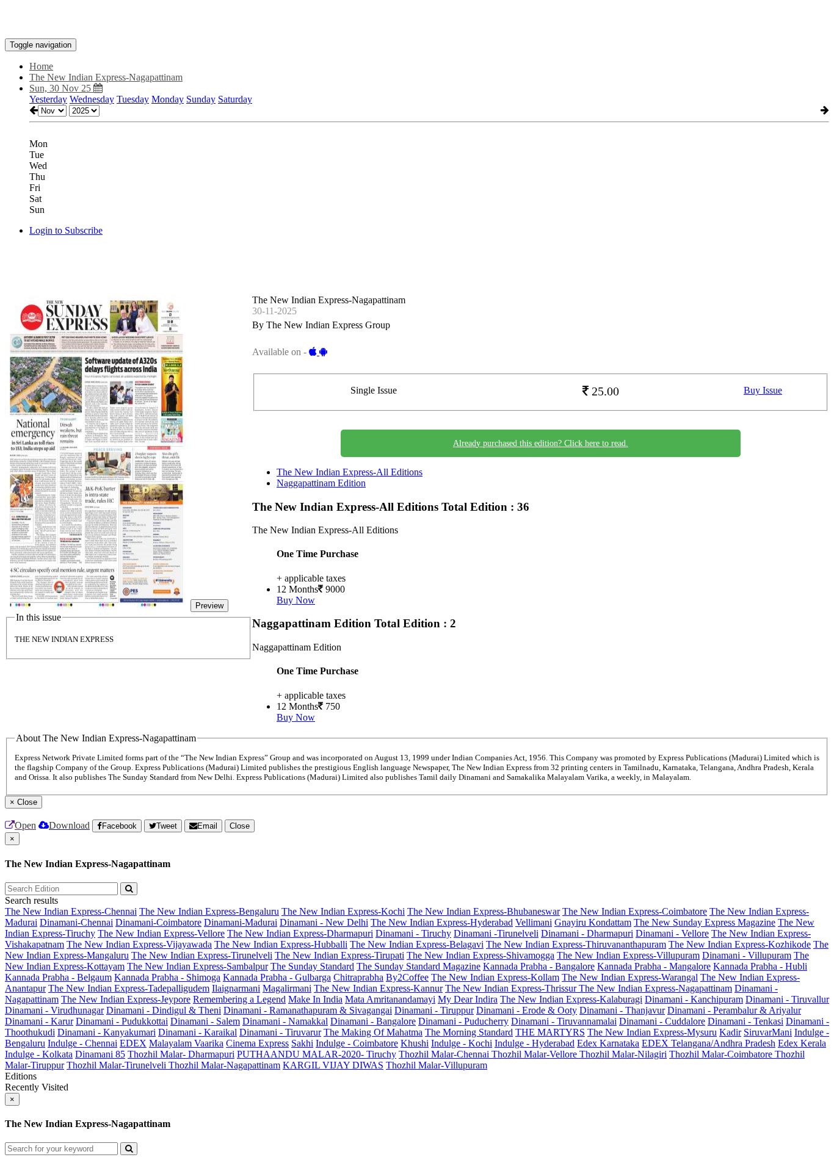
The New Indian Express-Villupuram (628, 955)
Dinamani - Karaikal (197, 1032)
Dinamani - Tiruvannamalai (564, 1021)
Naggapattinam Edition (321, 483)
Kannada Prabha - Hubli (760, 966)
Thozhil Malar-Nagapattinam (224, 1065)
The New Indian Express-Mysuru (652, 1032)
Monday (167, 99)
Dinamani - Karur (39, 1021)
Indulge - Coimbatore (357, 1043)
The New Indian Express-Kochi (343, 911)
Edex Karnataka (608, 1043)
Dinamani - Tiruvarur (280, 1032)
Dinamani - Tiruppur (434, 1010)
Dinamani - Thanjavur (622, 1010)
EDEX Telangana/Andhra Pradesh (708, 1043)
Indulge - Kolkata (39, 1054)
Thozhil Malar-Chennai (445, 1054)
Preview (209, 605)
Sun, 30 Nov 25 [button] (61, 88)
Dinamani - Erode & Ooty (526, 1010)
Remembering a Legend (239, 999)
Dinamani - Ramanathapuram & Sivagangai (307, 1010)
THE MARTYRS (550, 1032)
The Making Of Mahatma (373, 1032)
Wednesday (92, 99)
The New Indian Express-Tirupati (339, 955)
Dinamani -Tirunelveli (496, 933)
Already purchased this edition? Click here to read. (540, 443)
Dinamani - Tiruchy (413, 933)
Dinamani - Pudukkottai (122, 1021)
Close (240, 825)
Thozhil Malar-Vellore (535, 1054)
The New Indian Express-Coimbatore (634, 911)
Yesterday (48, 99)
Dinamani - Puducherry (463, 1021)
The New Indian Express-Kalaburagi (571, 999)
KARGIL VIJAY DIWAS (333, 1065)
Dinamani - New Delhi (324, 922)
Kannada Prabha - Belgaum (58, 977)
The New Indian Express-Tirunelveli (201, 955)
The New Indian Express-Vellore (161, 933)
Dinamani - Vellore (672, 933)
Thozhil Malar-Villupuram (436, 1065)
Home (41, 66)
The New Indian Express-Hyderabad (442, 922)
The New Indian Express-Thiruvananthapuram (576, 944)
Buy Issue (763, 390)
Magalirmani (287, 988)
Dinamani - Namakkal (285, 1021)
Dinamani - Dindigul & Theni (163, 1010)
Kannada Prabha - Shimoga (167, 977)
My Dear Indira (468, 999)
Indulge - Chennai (82, 1043)
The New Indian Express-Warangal (630, 977)
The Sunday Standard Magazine (418, 966)
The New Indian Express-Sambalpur (197, 966)
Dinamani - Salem (205, 1021)
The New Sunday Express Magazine (704, 922)
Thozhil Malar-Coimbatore (722, 1054)
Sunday (201, 99)
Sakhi (302, 1043)
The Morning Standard (469, 1032)
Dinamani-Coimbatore (158, 922)
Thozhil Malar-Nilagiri (623, 1054)
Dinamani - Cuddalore (662, 1021)
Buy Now (296, 600)
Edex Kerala (802, 1043)
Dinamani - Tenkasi (745, 1021)
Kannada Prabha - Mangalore (654, 966)
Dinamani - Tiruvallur (787, 999)
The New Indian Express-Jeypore (125, 999)
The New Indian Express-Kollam (495, 977)
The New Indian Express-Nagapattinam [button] (106, 77)
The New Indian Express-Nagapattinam (655, 988)
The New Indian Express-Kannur (378, 988)
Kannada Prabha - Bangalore (539, 966)
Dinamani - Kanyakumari (106, 1032)
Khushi (415, 1043)
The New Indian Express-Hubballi (280, 944)
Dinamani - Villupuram (746, 955)
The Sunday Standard (312, 966)
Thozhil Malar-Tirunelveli (118, 1065)
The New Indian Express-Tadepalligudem (128, 988)
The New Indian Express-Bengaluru (209, 911)
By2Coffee (407, 977)
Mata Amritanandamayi (390, 999)
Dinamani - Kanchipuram (694, 999)
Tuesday (133, 99)
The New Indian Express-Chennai (71, 911)
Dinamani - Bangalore (373, 1021)
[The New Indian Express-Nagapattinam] (417, 20)
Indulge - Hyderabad (535, 1043)
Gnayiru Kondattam (592, 922)
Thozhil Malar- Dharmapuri (181, 1054)
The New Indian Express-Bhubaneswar (483, 911)
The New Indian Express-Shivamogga (480, 955)
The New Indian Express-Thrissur (512, 988)
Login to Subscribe (66, 230)
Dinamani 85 (100, 1054)
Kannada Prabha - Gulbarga (277, 977)
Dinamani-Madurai (240, 922)
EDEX (133, 1043)
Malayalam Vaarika (186, 1043)
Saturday (235, 99)
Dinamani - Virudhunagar (54, 1010)
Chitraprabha (358, 977)
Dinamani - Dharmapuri (587, 933)
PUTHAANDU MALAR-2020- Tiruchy (316, 1054)
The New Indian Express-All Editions (349, 472)
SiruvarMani (768, 1032)
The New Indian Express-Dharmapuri (300, 933)
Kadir (730, 1032)
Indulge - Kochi (461, 1043)
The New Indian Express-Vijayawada (139, 944)
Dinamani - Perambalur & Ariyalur (734, 1010)
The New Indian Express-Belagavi (417, 944)
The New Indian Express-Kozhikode (740, 944)
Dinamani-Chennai (76, 922)
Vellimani (533, 922)
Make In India (315, 999)
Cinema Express (257, 1043)
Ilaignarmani (236, 988)
